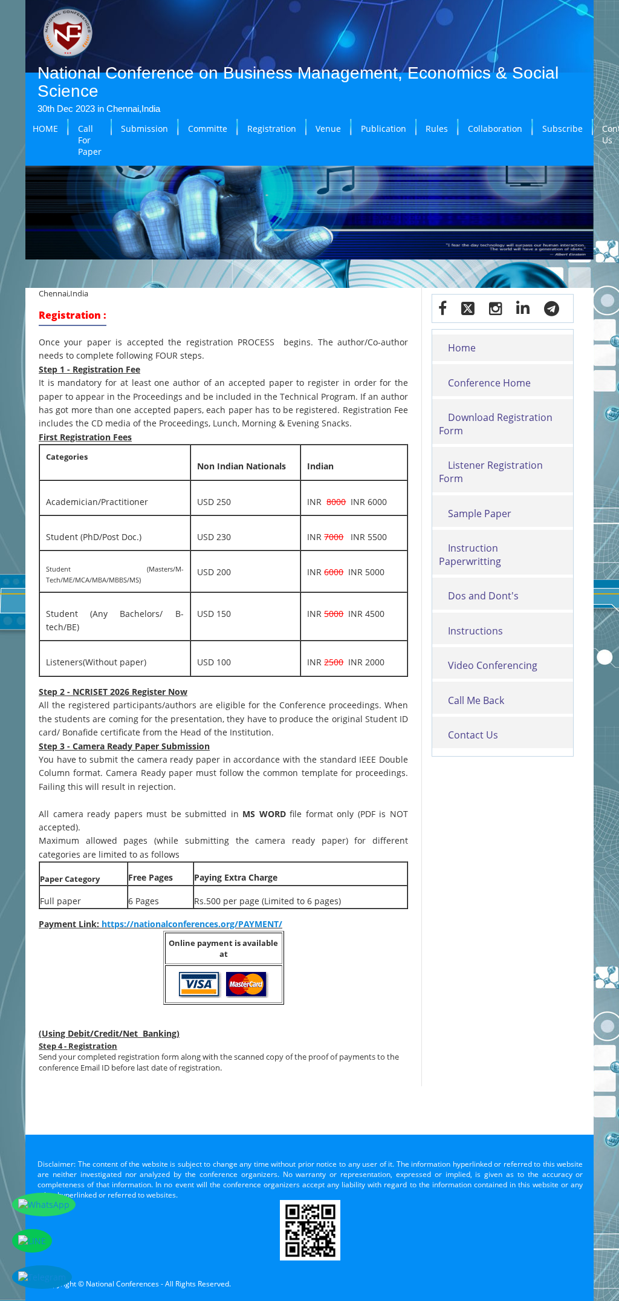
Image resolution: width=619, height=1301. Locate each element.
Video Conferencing (492, 665)
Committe (207, 128)
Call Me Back (476, 700)
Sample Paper (479, 513)
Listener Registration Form (491, 471)
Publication (383, 128)
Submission (144, 128)
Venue (328, 128)
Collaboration (495, 128)
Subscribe (562, 128)
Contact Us (473, 735)
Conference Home (489, 383)
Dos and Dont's (483, 595)
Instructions (475, 630)
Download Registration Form (496, 424)
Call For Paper (90, 140)
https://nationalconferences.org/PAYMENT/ (192, 924)
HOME (45, 128)
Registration (271, 128)
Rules (437, 128)
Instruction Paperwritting (470, 554)
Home (462, 347)
